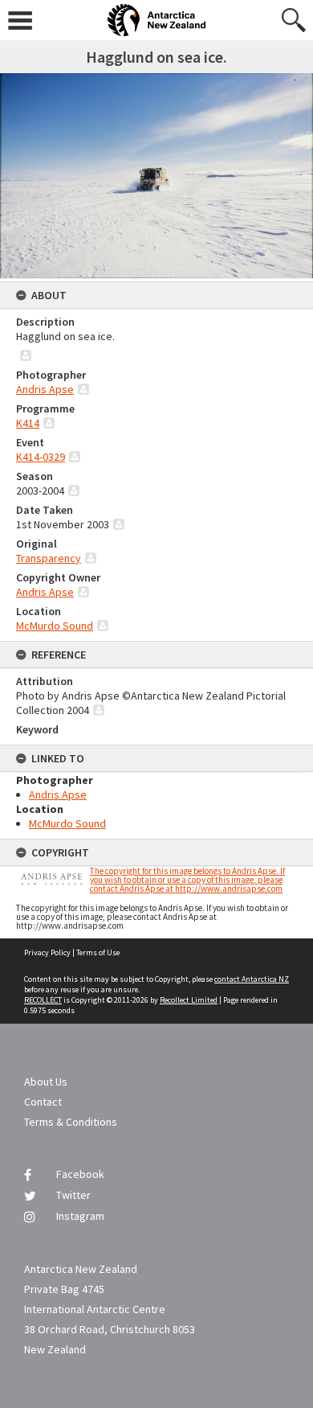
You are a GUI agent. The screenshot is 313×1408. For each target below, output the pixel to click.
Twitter (73, 1195)
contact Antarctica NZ (251, 979)
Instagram (80, 1216)
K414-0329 (40, 456)
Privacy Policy (47, 952)
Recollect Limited (188, 1000)
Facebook (80, 1174)
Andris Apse (45, 389)
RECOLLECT (43, 1000)
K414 (27, 423)
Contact (43, 1101)
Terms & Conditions (70, 1121)
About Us (45, 1081)
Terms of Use (98, 952)
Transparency (48, 558)
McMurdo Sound (54, 625)
